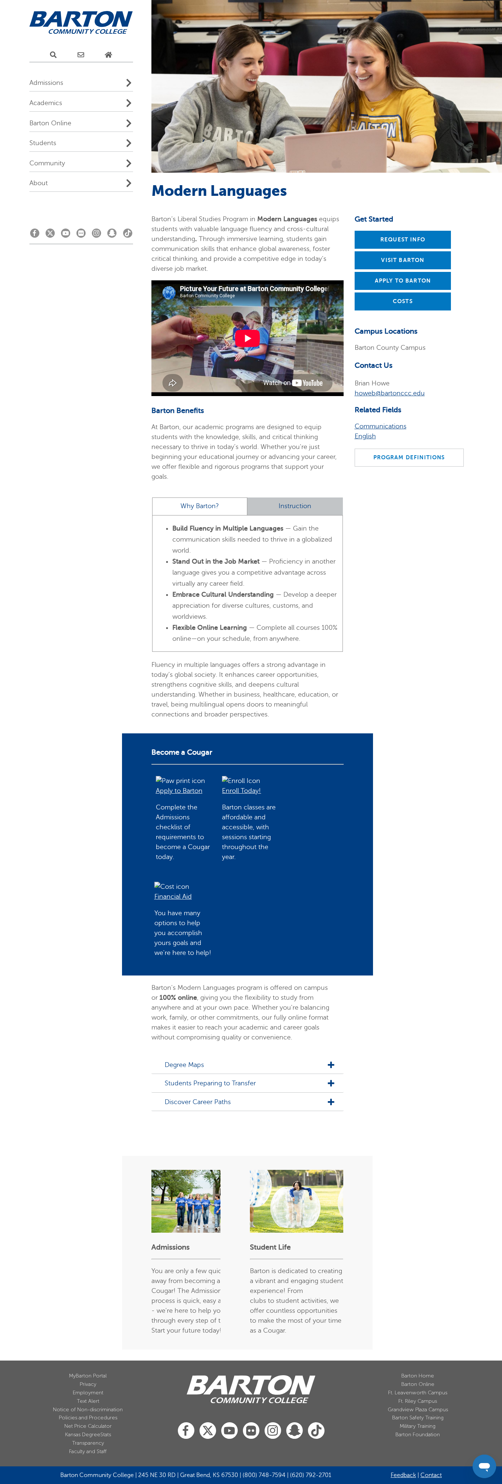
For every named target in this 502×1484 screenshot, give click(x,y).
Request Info (402, 239)
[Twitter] (50, 235)
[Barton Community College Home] (81, 23)
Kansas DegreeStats (88, 1434)
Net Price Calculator (88, 1426)
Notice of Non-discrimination (88, 1409)
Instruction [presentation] (295, 506)
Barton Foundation (417, 1434)
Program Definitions (409, 457)
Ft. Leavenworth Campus (417, 1393)
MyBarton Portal (88, 1376)
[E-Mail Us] (81, 55)
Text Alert (88, 1401)
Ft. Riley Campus (417, 1401)
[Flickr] (81, 235)
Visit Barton (402, 260)
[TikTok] (127, 235)
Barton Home (417, 1376)
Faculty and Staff (88, 1451)
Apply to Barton (403, 281)
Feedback (403, 1475)
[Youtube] (65, 235)
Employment (88, 1393)
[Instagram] (96, 235)
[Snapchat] (111, 235)
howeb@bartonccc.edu (390, 393)
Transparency (88, 1443)
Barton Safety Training (418, 1418)
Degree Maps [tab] (184, 1064)
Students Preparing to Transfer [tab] (210, 1083)
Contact (431, 1475)
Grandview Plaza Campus (418, 1409)
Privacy (88, 1384)
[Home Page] (108, 55)
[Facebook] (34, 235)
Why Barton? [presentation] (199, 506)
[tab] (200, 506)
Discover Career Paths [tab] (198, 1102)
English (365, 436)
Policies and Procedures (88, 1418)
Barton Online (417, 1384)
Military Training (417, 1426)
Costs (403, 301)
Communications (380, 426)
